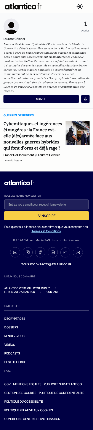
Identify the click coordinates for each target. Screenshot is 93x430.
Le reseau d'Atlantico (19, 291)
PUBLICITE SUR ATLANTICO (63, 384)
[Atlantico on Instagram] (65, 252)
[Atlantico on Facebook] (40, 252)
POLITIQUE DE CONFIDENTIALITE (61, 393)
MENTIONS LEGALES (27, 384)
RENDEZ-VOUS (14, 336)
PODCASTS (12, 353)
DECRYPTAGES (14, 318)
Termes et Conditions (46, 231)
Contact (52, 291)
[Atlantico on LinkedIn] (53, 252)
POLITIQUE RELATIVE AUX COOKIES (28, 410)
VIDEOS (9, 344)
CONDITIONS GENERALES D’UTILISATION (32, 419)
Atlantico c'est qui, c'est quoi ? (27, 288)
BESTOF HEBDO (15, 362)
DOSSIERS (11, 327)
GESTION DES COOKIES (20, 393)
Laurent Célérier (49, 155)
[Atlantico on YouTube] (78, 252)
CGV (7, 384)
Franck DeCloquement (18, 155)
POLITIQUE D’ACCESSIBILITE (23, 401)
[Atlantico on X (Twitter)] (28, 252)
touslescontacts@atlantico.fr (46, 264)
